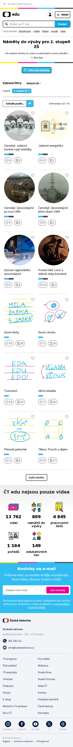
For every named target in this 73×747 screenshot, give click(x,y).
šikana (45, 31)
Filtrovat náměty (39, 70)
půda (63, 31)
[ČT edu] (11, 16)
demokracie (25, 31)
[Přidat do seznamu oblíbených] (33, 113)
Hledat (62, 24)
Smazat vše (32, 83)
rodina (36, 31)
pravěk (54, 31)
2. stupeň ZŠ (20, 90)
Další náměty (36, 477)
